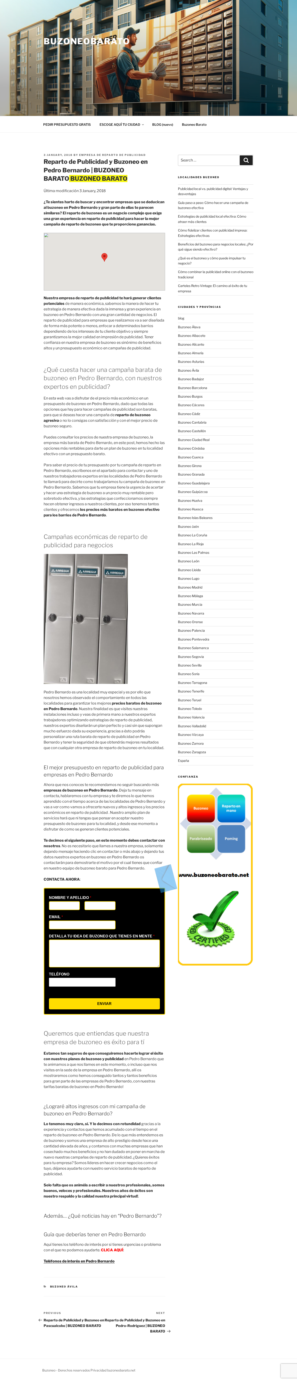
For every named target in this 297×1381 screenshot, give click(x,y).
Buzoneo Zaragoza (192, 752)
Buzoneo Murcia (190, 604)
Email (56, 917)
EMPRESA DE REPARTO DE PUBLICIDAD (112, 155)
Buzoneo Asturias (191, 362)
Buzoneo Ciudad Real (194, 440)
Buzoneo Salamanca (193, 648)
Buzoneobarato (87, 41)
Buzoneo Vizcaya (191, 735)
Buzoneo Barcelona (192, 388)
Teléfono (59, 974)
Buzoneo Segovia (191, 657)
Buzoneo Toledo (190, 709)
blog (181, 318)
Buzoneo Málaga (190, 596)
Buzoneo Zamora (191, 743)
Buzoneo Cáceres (191, 405)
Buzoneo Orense (190, 622)
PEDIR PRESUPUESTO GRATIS (67, 124)
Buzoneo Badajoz (191, 379)
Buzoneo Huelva (190, 500)
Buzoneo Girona (190, 466)
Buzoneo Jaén (188, 526)
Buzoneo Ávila (64, 1286)
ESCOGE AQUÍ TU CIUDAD (120, 124)
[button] (104, 257)
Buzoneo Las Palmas (193, 552)
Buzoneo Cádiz (189, 414)
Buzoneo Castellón (192, 431)
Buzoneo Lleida (189, 570)
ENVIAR (104, 1004)
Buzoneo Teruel (189, 700)
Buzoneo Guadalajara (194, 483)
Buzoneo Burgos (190, 396)
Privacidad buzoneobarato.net (112, 1370)
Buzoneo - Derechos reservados (66, 1370)
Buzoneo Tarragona (192, 683)
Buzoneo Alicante (191, 344)
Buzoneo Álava (189, 327)
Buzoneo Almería (190, 353)
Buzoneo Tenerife (191, 691)
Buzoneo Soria (189, 674)
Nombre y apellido (70, 898)
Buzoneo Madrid (190, 587)
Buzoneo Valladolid (192, 726)
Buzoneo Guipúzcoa (193, 492)
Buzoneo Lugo (188, 578)
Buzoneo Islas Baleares (195, 518)
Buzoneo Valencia (191, 717)
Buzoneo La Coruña (192, 535)
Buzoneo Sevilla (190, 665)
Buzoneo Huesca (190, 509)
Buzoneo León (188, 561)
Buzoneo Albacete (191, 336)
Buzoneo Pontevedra (193, 639)
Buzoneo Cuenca (190, 457)
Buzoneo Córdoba (191, 448)
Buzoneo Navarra (191, 613)
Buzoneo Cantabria (192, 422)
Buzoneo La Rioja (191, 544)
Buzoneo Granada (191, 474)
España (183, 761)
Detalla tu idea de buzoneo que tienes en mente (102, 936)
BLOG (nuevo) (162, 124)
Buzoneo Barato (194, 124)
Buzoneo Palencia (191, 630)
